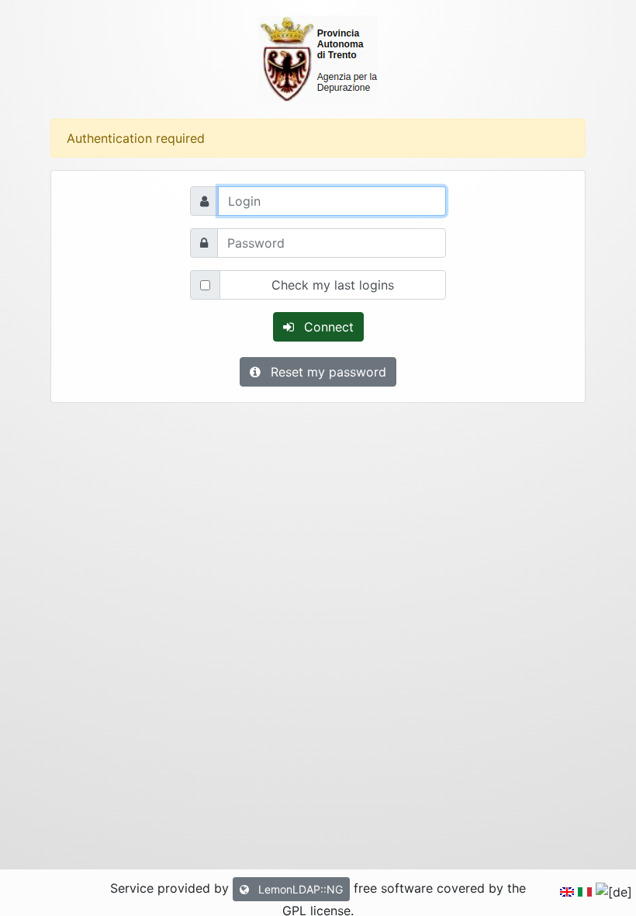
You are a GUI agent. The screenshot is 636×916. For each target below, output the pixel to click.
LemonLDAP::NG (299, 889)
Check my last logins (332, 285)
